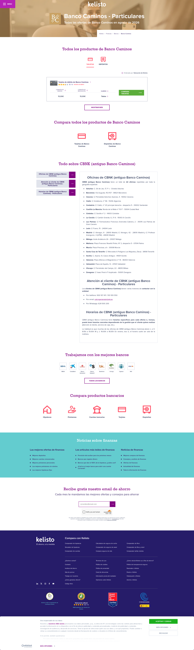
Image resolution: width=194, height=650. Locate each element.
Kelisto (101, 33)
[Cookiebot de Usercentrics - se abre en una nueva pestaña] (27, 646)
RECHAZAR (163, 633)
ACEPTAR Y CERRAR (163, 621)
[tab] (90, 62)
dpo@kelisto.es (115, 519)
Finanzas (109, 33)
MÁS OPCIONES (46, 646)
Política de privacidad (111, 520)
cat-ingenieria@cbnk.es (104, 299)
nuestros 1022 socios (56, 624)
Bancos (116, 33)
